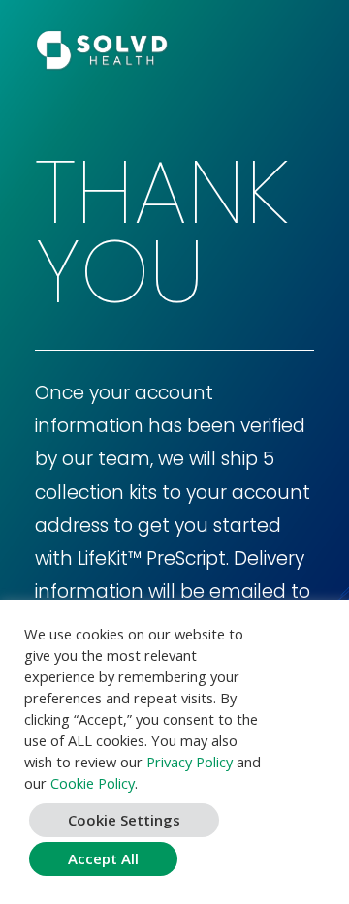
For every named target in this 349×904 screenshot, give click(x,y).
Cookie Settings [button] (124, 819)
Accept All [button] (103, 858)
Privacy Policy (189, 761)
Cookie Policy (92, 783)
